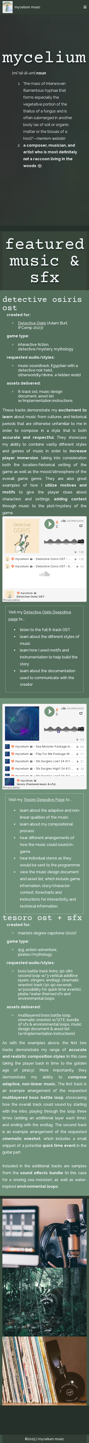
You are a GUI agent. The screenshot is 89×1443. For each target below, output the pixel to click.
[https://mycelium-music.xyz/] (8, 7)
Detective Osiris (32, 323)
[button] (84, 7)
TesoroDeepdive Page (44, 799)
